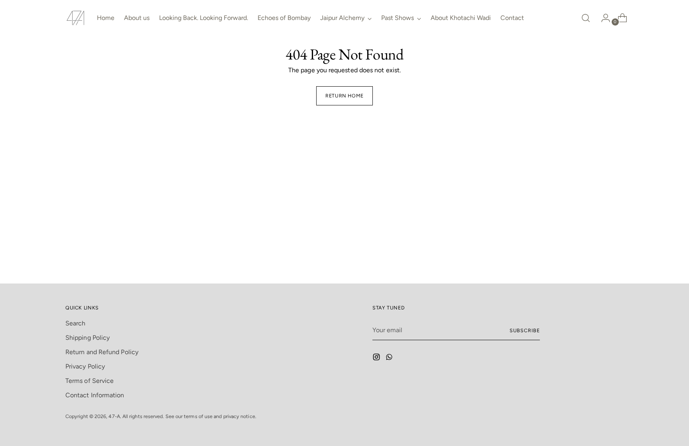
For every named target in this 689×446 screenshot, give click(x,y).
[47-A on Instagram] (377, 358)
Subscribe (525, 330)
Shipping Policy (87, 337)
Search (75, 323)
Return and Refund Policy (101, 352)
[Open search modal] (586, 18)
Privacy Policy (85, 366)
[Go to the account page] (602, 18)
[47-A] (75, 18)
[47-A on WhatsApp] (390, 358)
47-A (114, 416)
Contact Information (94, 395)
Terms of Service (89, 381)
